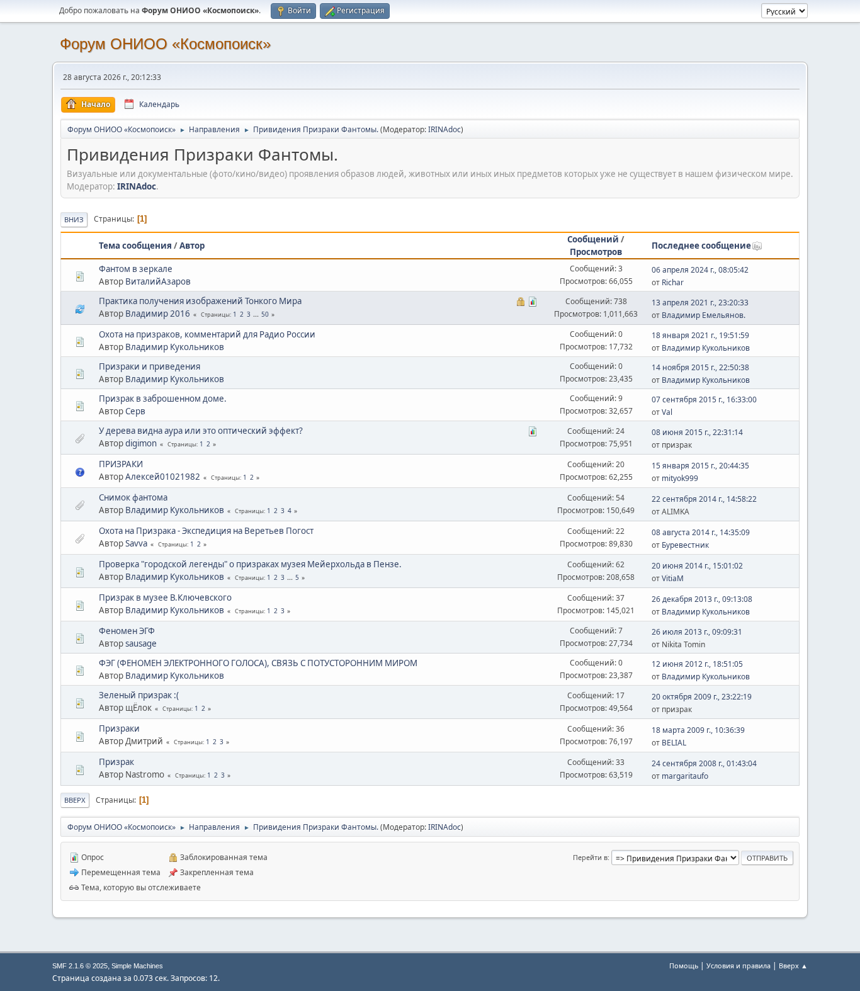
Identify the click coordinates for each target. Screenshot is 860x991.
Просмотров (596, 252)
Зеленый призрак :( (139, 695)
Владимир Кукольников (174, 347)
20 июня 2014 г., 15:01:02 (697, 565)
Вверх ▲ (793, 965)
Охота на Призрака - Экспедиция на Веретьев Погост (206, 530)
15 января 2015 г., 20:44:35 (700, 465)
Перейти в (590, 857)
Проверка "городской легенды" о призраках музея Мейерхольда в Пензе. (250, 564)
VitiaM (673, 578)
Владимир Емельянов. (703, 315)
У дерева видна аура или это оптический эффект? (201, 430)
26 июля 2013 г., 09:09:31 (697, 631)
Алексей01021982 (162, 476)
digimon (141, 443)
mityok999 (680, 478)
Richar (673, 282)
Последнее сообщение (701, 245)
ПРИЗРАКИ (121, 464)
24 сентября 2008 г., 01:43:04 (704, 763)
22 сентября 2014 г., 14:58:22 (704, 499)
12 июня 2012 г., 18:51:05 (697, 664)
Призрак (116, 761)
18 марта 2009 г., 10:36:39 (698, 730)
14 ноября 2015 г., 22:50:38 (700, 367)
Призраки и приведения (149, 366)
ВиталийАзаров (158, 281)
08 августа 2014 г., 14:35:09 (701, 532)
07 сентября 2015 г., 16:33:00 (704, 399)
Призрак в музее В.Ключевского (165, 597)
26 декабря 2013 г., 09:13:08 (702, 599)
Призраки (119, 728)
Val (667, 412)
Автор (192, 245)
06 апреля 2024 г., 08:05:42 (700, 269)
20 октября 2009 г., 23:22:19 (702, 696)
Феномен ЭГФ (127, 631)
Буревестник (685, 545)
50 (265, 314)
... (257, 314)
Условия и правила (738, 965)
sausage (141, 643)
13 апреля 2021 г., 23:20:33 (700, 302)
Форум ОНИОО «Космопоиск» (165, 43)
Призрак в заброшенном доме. (163, 398)
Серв (135, 411)
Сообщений (593, 239)
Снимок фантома (133, 497)
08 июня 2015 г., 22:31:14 (697, 432)
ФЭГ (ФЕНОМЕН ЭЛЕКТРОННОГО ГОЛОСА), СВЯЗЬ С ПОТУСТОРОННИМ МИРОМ (258, 663)
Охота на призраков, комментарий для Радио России (207, 334)
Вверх (75, 800)
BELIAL (674, 742)
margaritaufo (685, 776)
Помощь (683, 965)
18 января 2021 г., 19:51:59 (700, 335)
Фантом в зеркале (136, 269)
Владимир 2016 (157, 313)
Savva (136, 543)
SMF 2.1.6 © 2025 (80, 966)
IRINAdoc (444, 129)
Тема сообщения (135, 245)
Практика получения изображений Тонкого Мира (200, 301)
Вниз (74, 219)
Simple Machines (137, 966)
